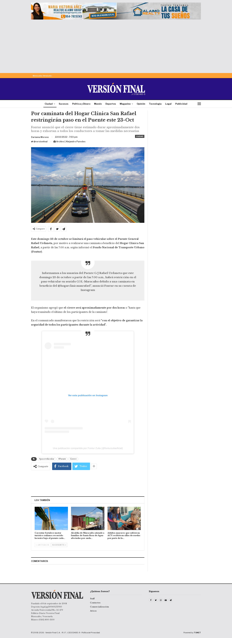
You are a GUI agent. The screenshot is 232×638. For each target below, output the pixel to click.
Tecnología (155, 103)
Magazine (125, 103)
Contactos (95, 602)
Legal (168, 103)
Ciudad (49, 103)
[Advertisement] (116, 45)
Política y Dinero (81, 103)
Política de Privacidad (91, 632)
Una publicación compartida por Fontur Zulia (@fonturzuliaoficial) (88, 448)
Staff (92, 598)
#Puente (62, 459)
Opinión (141, 103)
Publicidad (181, 103)
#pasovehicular (46, 459)
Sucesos (63, 103)
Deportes (110, 103)
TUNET (197, 632)
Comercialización (99, 607)
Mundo (98, 103)
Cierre (73, 459)
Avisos (93, 611)
